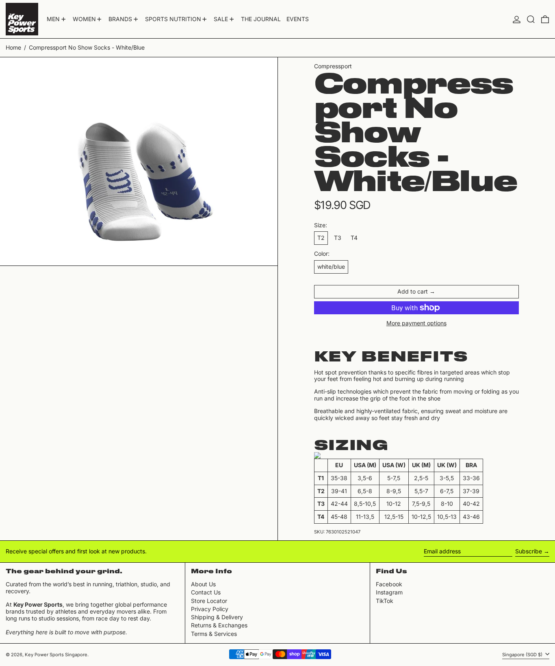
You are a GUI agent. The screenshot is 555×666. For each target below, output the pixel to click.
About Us (203, 584)
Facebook (389, 584)
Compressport (333, 66)
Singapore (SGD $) (523, 654)
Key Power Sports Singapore (56, 654)
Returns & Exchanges (219, 625)
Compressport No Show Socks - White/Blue (87, 47)
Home (13, 47)
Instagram (389, 592)
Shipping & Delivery (217, 617)
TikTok (384, 601)
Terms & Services (214, 633)
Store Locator (209, 600)
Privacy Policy (209, 608)
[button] (531, 19)
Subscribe (528, 551)
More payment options (416, 323)
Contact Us (206, 592)
